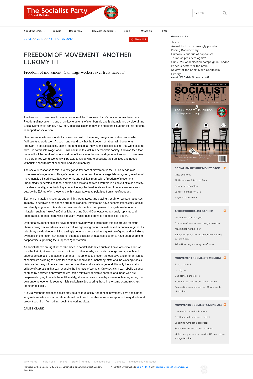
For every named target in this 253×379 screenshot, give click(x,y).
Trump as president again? (188, 58)
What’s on (146, 30)
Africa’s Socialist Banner (194, 211)
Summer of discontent (187, 186)
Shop (127, 30)
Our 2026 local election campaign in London (200, 62)
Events (63, 361)
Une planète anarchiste (187, 275)
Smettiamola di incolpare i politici (192, 317)
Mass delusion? (183, 174)
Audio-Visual (48, 361)
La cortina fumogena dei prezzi (191, 322)
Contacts (120, 361)
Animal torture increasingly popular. (194, 46)
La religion (180, 270)
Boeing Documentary (185, 50)
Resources (75, 30)
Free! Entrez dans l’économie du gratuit (196, 281)
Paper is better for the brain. (189, 66)
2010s (27, 38)
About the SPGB (33, 30)
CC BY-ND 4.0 (143, 367)
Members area (102, 361)
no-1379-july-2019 (61, 38)
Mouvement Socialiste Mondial (198, 258)
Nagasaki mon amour (186, 197)
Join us (57, 30)
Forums (86, 361)
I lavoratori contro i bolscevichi (191, 311)
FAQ (164, 30)
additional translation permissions (172, 367)
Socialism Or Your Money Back (197, 168)
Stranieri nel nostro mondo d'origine (194, 328)
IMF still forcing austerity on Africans (194, 244)
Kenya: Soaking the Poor (188, 228)
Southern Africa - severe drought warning (197, 223)
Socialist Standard (103, 30)
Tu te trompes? (183, 264)
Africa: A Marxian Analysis (188, 217)
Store (75, 361)
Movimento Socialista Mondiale (198, 305)
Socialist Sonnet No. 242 (188, 191)
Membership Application (142, 361)
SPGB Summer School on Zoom (191, 180)
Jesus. (175, 42)
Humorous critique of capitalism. (192, 54)
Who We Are (30, 361)
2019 (40, 38)
